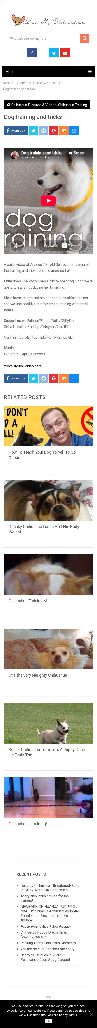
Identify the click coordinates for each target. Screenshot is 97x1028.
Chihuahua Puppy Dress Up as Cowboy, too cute (44, 934)
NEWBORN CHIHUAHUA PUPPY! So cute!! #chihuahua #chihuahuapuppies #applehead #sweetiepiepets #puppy (50, 913)
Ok (49, 1021)
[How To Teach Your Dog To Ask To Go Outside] (48, 426)
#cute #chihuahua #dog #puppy (46, 926)
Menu (9, 72)
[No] (91, 1014)
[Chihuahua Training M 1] (48, 574)
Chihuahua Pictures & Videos (34, 105)
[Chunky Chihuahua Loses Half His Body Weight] (48, 500)
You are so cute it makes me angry (47, 949)
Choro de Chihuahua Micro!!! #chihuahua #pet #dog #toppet (45, 957)
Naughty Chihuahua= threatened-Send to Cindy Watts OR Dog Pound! (50, 887)
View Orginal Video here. (23, 366)
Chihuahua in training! (28, 823)
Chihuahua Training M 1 (29, 600)
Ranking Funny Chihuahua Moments (48, 943)
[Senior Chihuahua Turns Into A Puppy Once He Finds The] (48, 723)
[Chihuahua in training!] (48, 797)
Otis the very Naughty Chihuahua (38, 675)
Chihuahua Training (72, 105)
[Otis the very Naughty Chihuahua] (48, 649)
